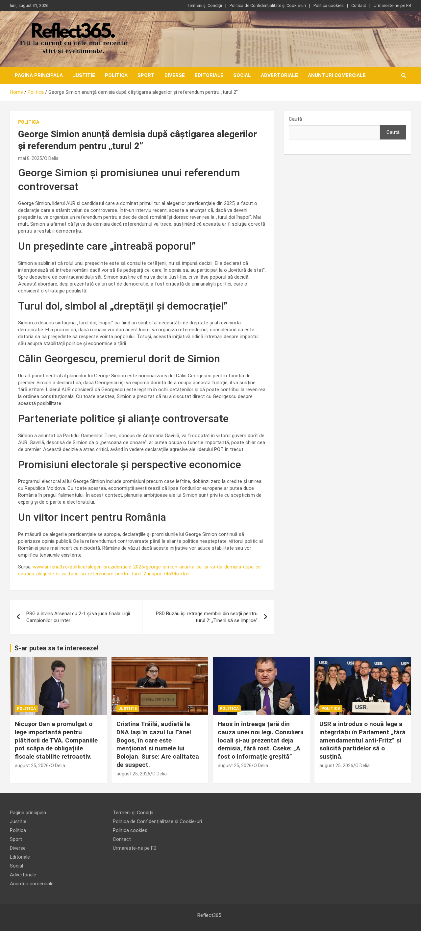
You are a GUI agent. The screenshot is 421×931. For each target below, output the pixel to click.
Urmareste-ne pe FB (392, 5)
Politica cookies (328, 5)
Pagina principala (39, 75)
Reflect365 (209, 915)
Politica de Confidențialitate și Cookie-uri (268, 5)
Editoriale (209, 75)
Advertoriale (279, 75)
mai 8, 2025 (30, 158)
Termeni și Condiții (204, 5)
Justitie (84, 75)
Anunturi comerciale (337, 75)
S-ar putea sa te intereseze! (56, 648)
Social (242, 75)
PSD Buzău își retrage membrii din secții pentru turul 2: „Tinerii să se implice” (207, 617)
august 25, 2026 (32, 765)
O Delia (51, 158)
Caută (295, 119)
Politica (116, 75)
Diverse (174, 75)
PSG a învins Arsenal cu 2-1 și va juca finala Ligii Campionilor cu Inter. (78, 617)
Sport (146, 75)
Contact (358, 5)
